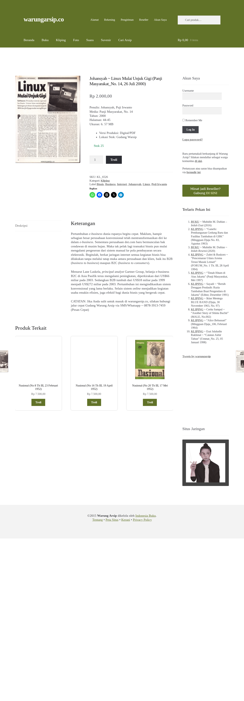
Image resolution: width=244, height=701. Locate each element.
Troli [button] (38, 402)
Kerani (125, 520)
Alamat (94, 19)
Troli (113, 159)
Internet (122, 184)
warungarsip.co (44, 19)
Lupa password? (192, 139)
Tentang (97, 520)
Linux (146, 184)
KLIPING (197, 229)
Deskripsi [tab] (21, 225)
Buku (45, 40)
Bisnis (100, 184)
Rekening (109, 19)
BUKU (195, 221)
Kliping (61, 40)
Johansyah (134, 184)
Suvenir (106, 40)
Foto (76, 40)
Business (110, 184)
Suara (90, 40)
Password (187, 105)
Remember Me (193, 120)
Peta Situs (112, 520)
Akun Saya (160, 19)
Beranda (29, 40)
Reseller (143, 19)
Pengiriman (127, 19)
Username (188, 90)
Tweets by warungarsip (196, 356)
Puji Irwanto (159, 184)
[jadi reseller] (205, 191)
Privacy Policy (142, 520)
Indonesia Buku (145, 515)
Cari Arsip (125, 40)
